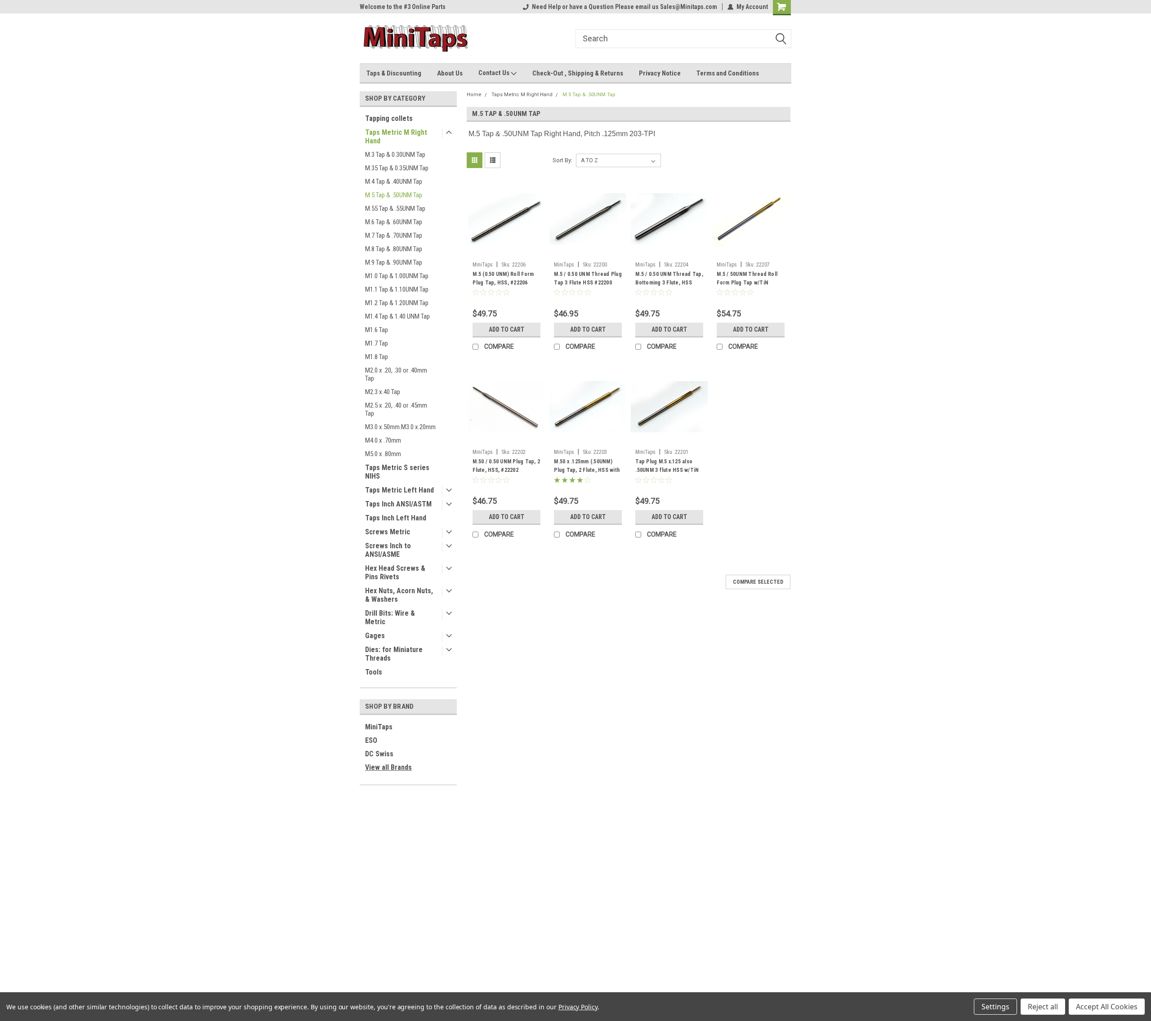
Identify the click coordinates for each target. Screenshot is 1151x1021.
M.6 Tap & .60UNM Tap (393, 222)
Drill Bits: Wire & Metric (390, 617)
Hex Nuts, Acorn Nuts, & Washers (399, 595)
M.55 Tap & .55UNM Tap (395, 208)
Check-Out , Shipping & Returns (577, 73)
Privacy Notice (660, 73)
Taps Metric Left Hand (399, 490)
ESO (371, 740)
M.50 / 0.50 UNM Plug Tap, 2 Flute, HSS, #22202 (506, 465)
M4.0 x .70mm (383, 440)
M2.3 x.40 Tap (382, 392)
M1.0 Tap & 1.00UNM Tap (396, 276)
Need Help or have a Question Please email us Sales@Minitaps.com (624, 6)
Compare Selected (758, 582)
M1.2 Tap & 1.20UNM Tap (396, 303)
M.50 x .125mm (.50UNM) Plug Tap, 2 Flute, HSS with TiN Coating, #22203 (587, 470)
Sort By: (562, 160)
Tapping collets (389, 118)
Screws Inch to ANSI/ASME (388, 550)
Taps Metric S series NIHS (397, 471)
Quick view (507, 250)
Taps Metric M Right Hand (396, 136)
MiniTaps (379, 727)
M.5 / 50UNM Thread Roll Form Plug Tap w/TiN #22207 (747, 282)
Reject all (1043, 1007)
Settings (995, 1007)
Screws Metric (387, 532)
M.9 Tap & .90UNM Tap (393, 262)
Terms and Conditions (727, 73)
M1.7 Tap (376, 343)
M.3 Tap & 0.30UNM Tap (395, 155)
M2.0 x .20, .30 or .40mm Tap (396, 374)
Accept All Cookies (1107, 1007)
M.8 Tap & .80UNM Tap (393, 249)
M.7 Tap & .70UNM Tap (393, 235)
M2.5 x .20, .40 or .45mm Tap (396, 409)
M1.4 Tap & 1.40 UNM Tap (397, 316)
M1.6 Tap (376, 330)
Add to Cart (506, 329)
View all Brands (388, 767)
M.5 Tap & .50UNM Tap (393, 195)
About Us (450, 73)
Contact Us (494, 73)
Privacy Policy (578, 1007)
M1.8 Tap (376, 357)
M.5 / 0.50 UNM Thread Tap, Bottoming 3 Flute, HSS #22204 (669, 282)
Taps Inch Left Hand (395, 518)
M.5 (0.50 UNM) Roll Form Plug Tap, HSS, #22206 (503, 278)
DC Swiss (379, 754)
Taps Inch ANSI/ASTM (398, 504)
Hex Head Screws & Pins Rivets (395, 572)
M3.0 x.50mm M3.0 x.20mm (400, 427)
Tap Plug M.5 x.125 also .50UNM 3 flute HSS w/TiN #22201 (667, 470)
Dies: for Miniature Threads (394, 653)
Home (474, 95)
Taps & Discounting (393, 73)
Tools (373, 672)
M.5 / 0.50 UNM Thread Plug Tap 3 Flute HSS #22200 (588, 278)
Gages (375, 635)
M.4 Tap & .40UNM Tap (393, 182)
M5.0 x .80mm (383, 454)
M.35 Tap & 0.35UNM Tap (396, 168)
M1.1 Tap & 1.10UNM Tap (396, 289)
